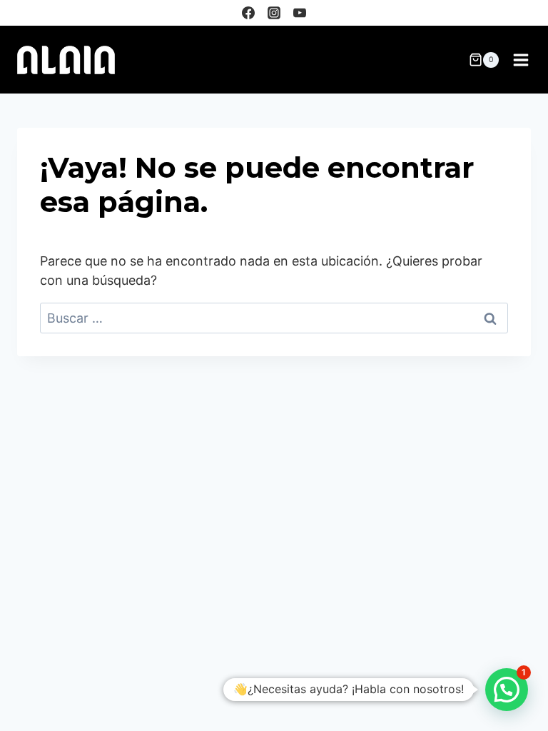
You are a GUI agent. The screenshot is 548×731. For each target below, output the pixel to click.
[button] (506, 689)
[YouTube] (300, 13)
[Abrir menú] (520, 59)
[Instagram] (274, 13)
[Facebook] (248, 13)
